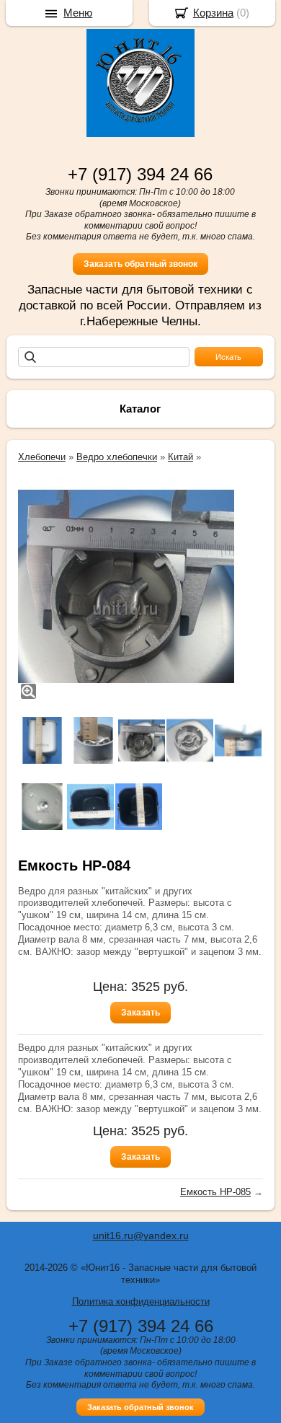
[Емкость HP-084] (126, 586)
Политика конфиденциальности (141, 1301)
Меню (77, 12)
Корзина (213, 12)
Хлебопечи (42, 456)
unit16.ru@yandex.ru (141, 1235)
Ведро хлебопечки (116, 456)
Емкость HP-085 (215, 1191)
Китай (180, 456)
